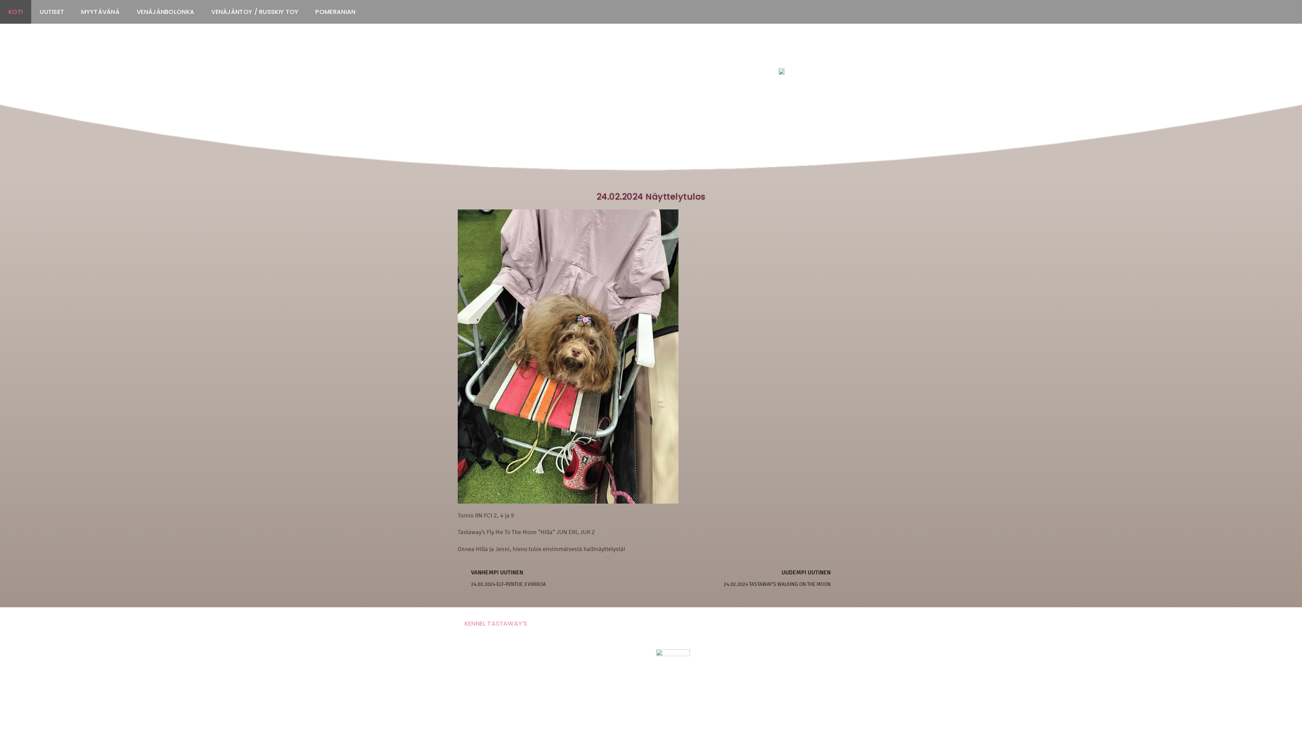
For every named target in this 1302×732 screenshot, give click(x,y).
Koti (15, 11)
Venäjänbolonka (165, 11)
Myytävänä (100, 11)
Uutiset (52, 11)
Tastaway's (791, 58)
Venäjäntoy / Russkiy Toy (254, 11)
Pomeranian (335, 11)
